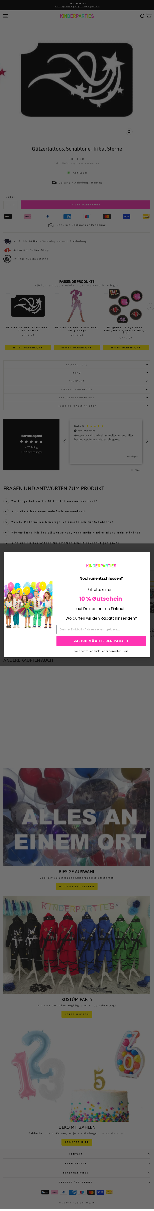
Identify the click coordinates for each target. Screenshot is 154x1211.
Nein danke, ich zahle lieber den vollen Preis (101, 651)
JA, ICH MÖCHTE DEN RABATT (101, 641)
